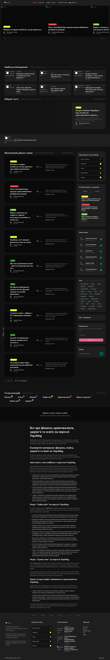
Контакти (85, 628)
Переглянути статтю (50, 170)
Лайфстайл (7, 26)
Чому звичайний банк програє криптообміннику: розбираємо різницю (21, 191)
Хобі (82, 303)
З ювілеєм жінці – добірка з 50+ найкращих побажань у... (21, 315)
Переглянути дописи (90, 240)
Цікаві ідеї (91, 296)
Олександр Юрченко (91, 269)
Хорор (89, 301)
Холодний (96, 301)
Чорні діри (93, 288)
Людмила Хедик (17, 171)
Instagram (60, 615)
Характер (100, 306)
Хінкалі (99, 303)
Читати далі (99, 393)
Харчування (92, 306)
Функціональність (92, 308)
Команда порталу (87, 630)
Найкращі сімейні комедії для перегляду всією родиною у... (25, 75)
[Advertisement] (55, 54)
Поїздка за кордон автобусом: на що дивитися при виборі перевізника (21, 166)
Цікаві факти (97, 293)
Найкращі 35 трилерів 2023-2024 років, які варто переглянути (94, 89)
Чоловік (89, 291)
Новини (48, 2)
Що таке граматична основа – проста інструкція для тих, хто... (21, 266)
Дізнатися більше (98, 99)
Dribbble (43, 615)
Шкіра (99, 284)
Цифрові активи (94, 298)
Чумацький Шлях (84, 288)
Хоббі (87, 303)
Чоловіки (83, 291)
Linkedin (69, 615)
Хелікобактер (84, 306)
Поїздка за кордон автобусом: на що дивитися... (22, 30)
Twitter (51, 615)
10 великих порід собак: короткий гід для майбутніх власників (21, 365)
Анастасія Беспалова (18, 222)
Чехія (96, 291)
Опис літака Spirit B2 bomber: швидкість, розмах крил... (25, 89)
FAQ (84, 632)
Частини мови (84, 293)
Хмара (93, 303)
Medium (78, 615)
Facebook (34, 615)
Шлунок (93, 284)
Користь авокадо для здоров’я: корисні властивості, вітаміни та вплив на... (90, 218)
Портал (54, 2)
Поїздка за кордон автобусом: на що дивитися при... (69, 629)
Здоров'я (96, 24)
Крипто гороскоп (63, 2)
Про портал (85, 626)
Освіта (53, 72)
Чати (101, 291)
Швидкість (83, 286)
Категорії (41, 2)
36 (16, 380)
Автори (84, 634)
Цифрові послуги (84, 298)
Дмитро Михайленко (84, 123)
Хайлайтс (83, 308)
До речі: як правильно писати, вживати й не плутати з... (19, 340)
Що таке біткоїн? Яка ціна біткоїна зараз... (25, 140)
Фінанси (87, 71)
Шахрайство (91, 286)
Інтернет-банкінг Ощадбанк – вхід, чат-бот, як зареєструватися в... (94, 75)
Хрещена (83, 301)
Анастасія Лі (88, 250)
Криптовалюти (53, 24)
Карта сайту (101, 658)
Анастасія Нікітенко (18, 270)
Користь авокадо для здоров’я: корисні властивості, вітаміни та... (71, 648)
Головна (34, 2)
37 (18, 380)
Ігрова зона (14, 401)
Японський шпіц (84, 284)
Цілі (91, 293)
